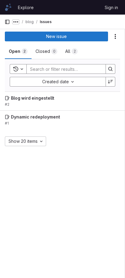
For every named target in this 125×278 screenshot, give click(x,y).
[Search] (110, 69)
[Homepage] (8, 7)
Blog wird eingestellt (32, 98)
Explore (26, 7)
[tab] (18, 51)
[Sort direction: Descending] (110, 82)
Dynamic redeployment (35, 116)
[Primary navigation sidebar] (7, 22)
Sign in (111, 7)
